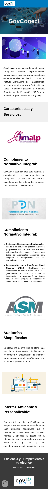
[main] (24, 20)
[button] (5, 483)
